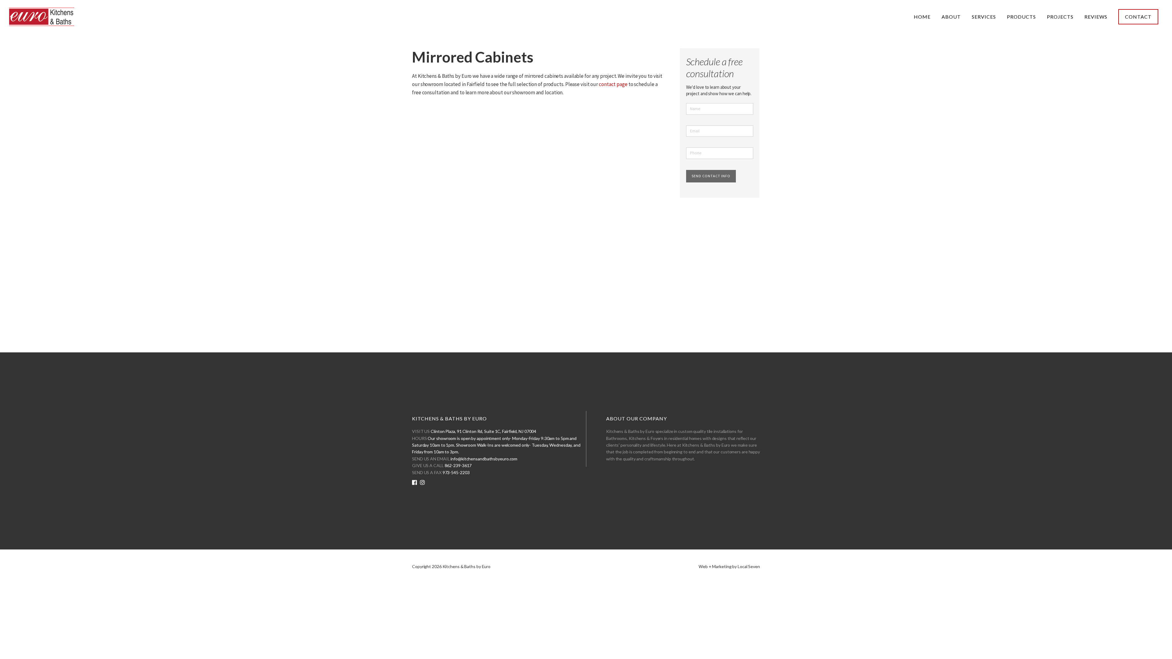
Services (984, 17)
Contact (1138, 17)
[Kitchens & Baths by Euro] (42, 18)
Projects (1060, 17)
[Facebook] (414, 482)
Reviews (1095, 17)
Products (1021, 17)
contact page (613, 84)
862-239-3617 (458, 465)
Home (922, 17)
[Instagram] (422, 482)
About (951, 17)
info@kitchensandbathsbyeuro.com (483, 458)
